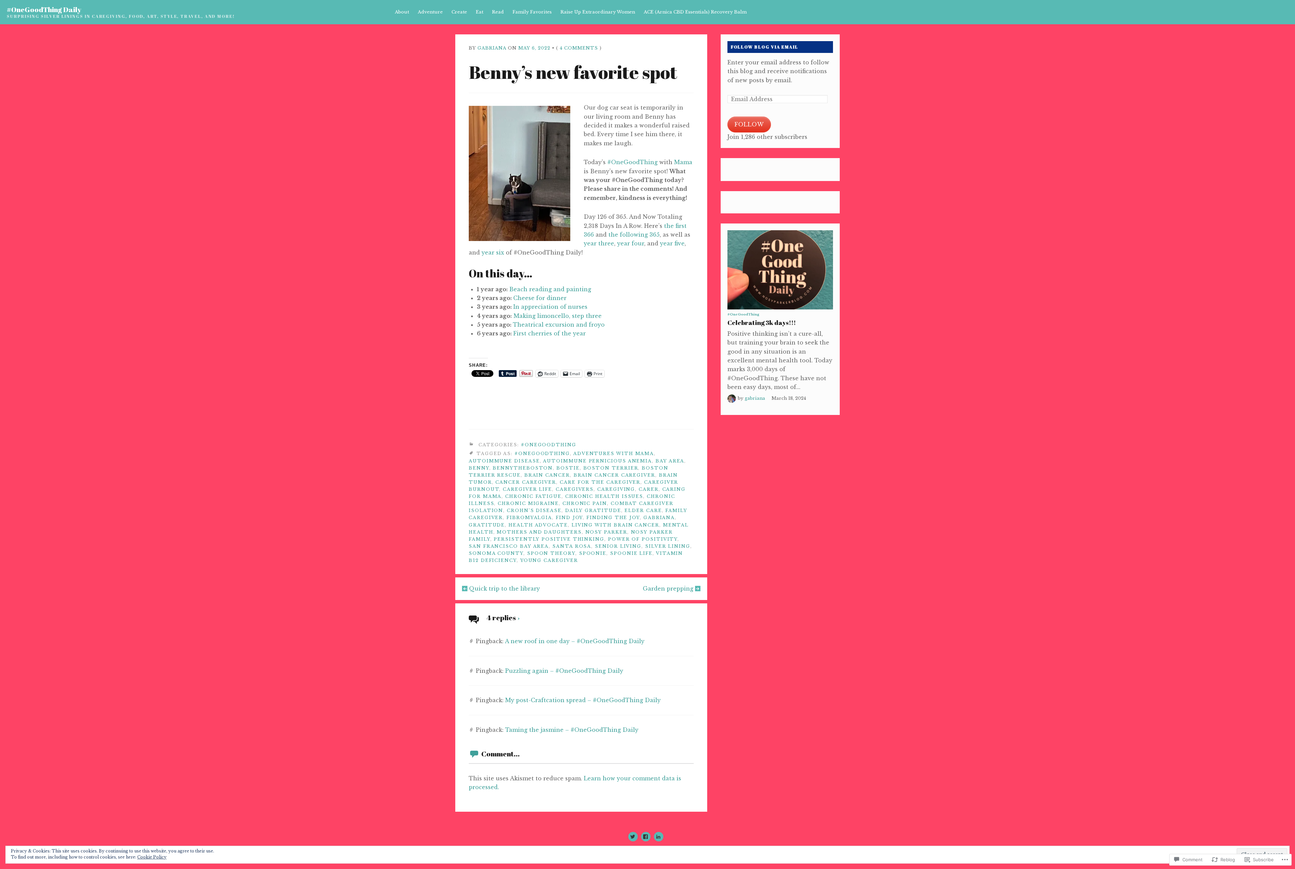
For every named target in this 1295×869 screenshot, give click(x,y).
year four (630, 243)
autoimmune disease (504, 460)
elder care (643, 510)
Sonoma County (496, 553)
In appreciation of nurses (550, 306)
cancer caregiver (525, 482)
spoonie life (631, 553)
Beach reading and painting (550, 289)
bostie (568, 468)
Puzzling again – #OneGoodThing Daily (564, 670)
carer (649, 489)
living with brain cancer (615, 525)
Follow (749, 124)
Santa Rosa (571, 546)
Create (459, 11)
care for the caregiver (600, 482)
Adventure (430, 11)
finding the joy (613, 517)
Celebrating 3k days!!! (761, 322)
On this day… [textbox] (501, 273)
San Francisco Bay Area (509, 546)
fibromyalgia (529, 517)
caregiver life (527, 489)
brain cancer (547, 475)
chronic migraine (528, 503)
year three (599, 243)
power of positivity (643, 539)
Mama (683, 162)
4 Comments (579, 48)
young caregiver (549, 560)
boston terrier (610, 468)
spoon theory (551, 553)
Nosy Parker (606, 532)
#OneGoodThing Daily (44, 9)
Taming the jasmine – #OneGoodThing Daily (571, 729)
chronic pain (585, 503)
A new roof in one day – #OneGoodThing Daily (574, 641)
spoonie (592, 553)
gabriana (492, 48)
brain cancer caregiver (614, 475)
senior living (618, 546)
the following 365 (634, 234)
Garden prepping (668, 588)
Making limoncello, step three (558, 315)
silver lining (667, 546)
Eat (479, 11)
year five (672, 243)
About (402, 11)
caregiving (616, 489)
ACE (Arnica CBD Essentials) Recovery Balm (695, 11)
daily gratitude (593, 510)
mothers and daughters (539, 532)
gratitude (487, 525)
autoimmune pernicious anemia (597, 460)
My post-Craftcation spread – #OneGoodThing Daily (583, 700)
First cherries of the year (549, 333)
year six (493, 252)
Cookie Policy (152, 857)
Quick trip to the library (504, 588)
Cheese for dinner (540, 298)
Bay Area (670, 460)
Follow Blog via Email (764, 47)
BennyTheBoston (523, 468)
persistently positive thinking (549, 539)
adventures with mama (613, 453)
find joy (569, 517)
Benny (479, 468)
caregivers (575, 489)
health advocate (538, 525)
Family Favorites (532, 11)
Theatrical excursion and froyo (559, 324)
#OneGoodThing (632, 162)
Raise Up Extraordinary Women (597, 11)
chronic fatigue (533, 496)
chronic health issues (604, 496)
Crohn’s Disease (534, 510)
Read (498, 11)
